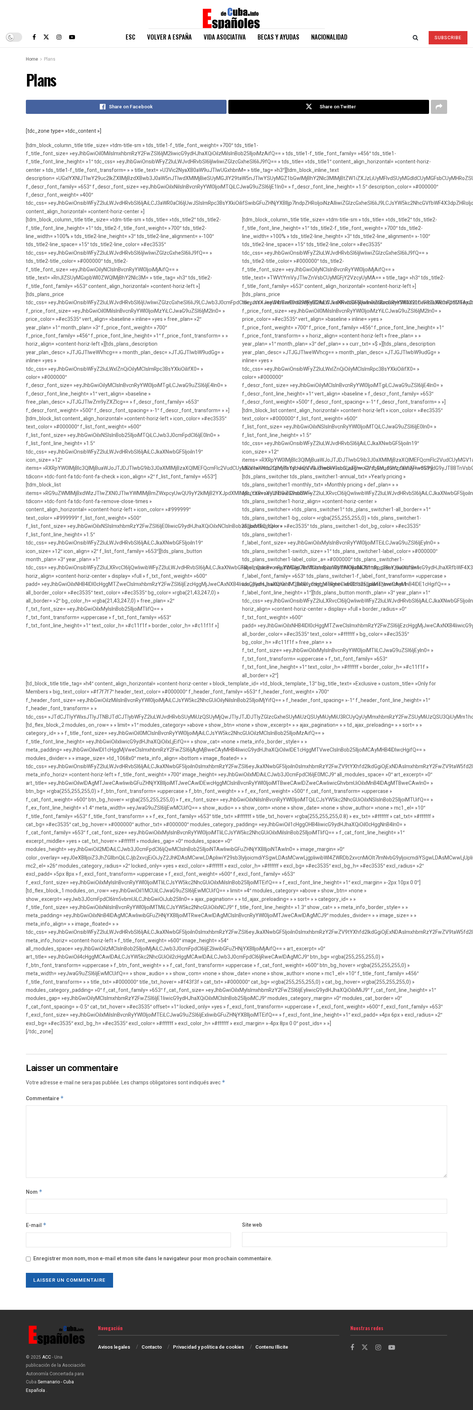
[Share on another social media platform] (439, 107)
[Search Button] (415, 37)
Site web (252, 1225)
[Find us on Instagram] (59, 37)
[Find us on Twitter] (46, 37)
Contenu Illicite (271, 1346)
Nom (34, 1192)
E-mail (36, 1225)
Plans (49, 59)
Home (32, 59)
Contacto (152, 1346)
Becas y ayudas (278, 36)
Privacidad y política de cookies (208, 1346)
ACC (46, 1357)
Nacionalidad (329, 36)
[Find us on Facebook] (34, 37)
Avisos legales (114, 1346)
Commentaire (45, 1098)
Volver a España (169, 36)
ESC (130, 36)
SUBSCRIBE (448, 37)
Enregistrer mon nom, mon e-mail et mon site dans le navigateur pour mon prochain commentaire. (152, 1258)
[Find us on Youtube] (72, 37)
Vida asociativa (225, 36)
